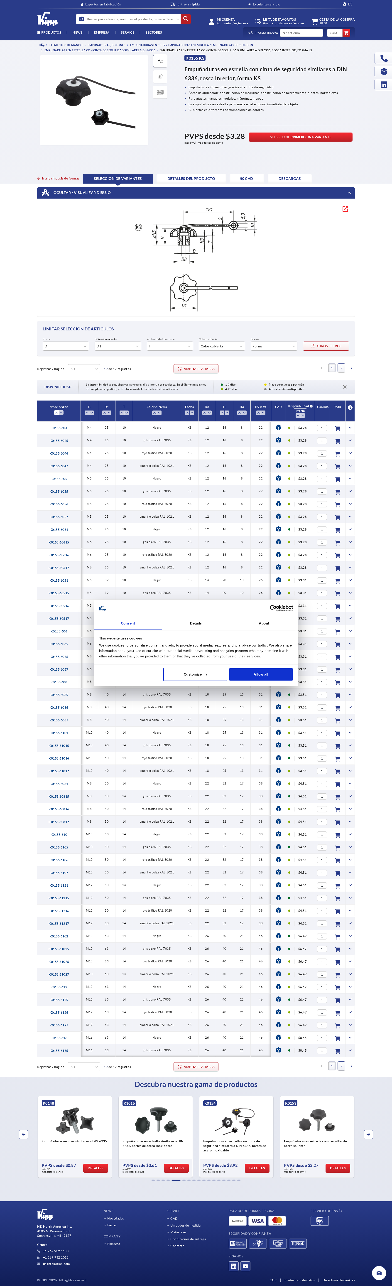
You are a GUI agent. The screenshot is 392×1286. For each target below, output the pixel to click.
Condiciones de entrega (188, 1239)
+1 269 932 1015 (55, 1257)
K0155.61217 (59, 923)
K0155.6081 (59, 784)
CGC (273, 1280)
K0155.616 (59, 1038)
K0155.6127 (59, 1025)
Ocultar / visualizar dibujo (82, 193)
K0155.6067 (59, 669)
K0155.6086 (59, 707)
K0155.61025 (59, 949)
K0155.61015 (59, 746)
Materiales (178, 1232)
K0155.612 (59, 987)
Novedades (115, 1218)
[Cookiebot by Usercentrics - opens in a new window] (273, 608)
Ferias (112, 1225)
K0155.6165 (59, 1050)
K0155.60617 (59, 568)
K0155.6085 (59, 695)
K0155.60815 (59, 796)
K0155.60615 (59, 542)
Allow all (261, 674)
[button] (153, 1180)
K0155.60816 (59, 809)
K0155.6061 (59, 529)
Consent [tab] (128, 623)
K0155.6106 (59, 860)
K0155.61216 (59, 911)
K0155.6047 (59, 466)
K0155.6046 (59, 453)
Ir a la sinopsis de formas (60, 178)
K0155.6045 (59, 441)
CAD (174, 1218)
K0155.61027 (59, 974)
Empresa (102, 32)
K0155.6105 (59, 847)
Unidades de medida (185, 1225)
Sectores (154, 32)
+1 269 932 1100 (55, 1251)
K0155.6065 (59, 644)
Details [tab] (196, 623)
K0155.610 (59, 834)
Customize (193, 674)
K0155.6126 (59, 1012)
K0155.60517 (59, 618)
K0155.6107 (59, 873)
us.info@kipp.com (56, 1264)
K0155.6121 (59, 885)
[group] (75, 1137)
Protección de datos (299, 1280)
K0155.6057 (59, 517)
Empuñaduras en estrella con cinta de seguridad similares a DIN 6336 (99, 50)
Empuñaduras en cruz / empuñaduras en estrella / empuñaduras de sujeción (191, 45)
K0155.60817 (59, 822)
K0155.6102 (59, 936)
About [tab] (264, 623)
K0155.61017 (59, 771)
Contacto (177, 1246)
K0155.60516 (59, 606)
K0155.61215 (59, 898)
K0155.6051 (59, 580)
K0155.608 (59, 682)
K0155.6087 (59, 720)
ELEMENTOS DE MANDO (66, 45)
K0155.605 (59, 479)
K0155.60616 (59, 555)
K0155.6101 (59, 733)
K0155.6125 (59, 1000)
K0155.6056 (59, 504)
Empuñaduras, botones (106, 45)
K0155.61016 (59, 758)
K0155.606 (59, 631)
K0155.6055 (59, 491)
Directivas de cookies (339, 1280)
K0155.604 (59, 428)
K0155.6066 (59, 657)
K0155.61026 (59, 962)
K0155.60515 (59, 593)
